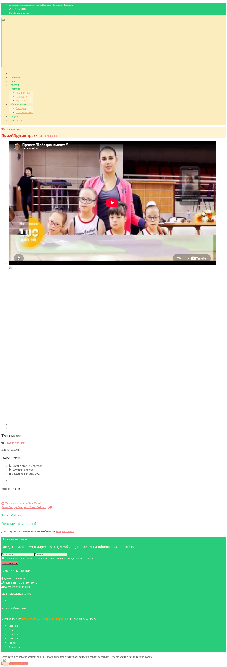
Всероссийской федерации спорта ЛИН (46, 619)
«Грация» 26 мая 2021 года (25, 507)
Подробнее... (20, 663)
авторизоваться (65, 531)
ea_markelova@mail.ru (17, 587)
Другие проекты (27, 135)
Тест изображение (23, 503)
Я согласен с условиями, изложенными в (49, 558)
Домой (7, 135)
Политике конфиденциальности (74, 558)
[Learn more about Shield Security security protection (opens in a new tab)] (6, 661)
